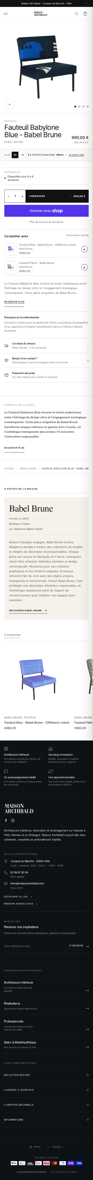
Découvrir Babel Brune (25, 610)
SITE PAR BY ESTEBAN (63, 1172)
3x (15, 154)
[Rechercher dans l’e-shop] (76, 13)
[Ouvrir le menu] (6, 13)
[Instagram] (13, 820)
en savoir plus (76, 154)
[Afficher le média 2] (79, 106)
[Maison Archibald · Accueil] (40, 13)
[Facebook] (6, 820)
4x (22, 154)
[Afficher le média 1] (75, 106)
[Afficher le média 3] (83, 106)
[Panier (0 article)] (85, 13)
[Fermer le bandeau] (86, 3)
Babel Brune (14, 142)
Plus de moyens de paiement (46, 222)
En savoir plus (14, 301)
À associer (12, 635)
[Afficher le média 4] (87, 106)
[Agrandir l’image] (9, 104)
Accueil (9, 468)
